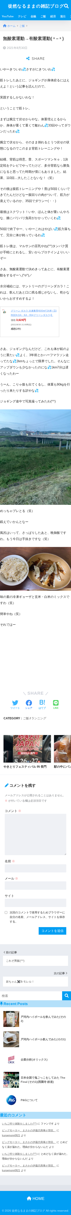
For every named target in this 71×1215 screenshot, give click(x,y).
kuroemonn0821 (11, 1135)
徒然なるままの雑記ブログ (36, 6)
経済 (53, 16)
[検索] (66, 995)
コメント (13, 811)
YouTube (8, 16)
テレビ (22, 16)
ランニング (38, 718)
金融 (33, 16)
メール (11, 878)
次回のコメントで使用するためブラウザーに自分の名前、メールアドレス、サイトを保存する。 (37, 917)
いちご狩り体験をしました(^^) (19, 1123)
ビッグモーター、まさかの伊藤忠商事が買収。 (29, 1130)
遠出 (63, 16)
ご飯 (43, 16)
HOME (37, 1198)
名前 (10, 861)
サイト (9, 895)
